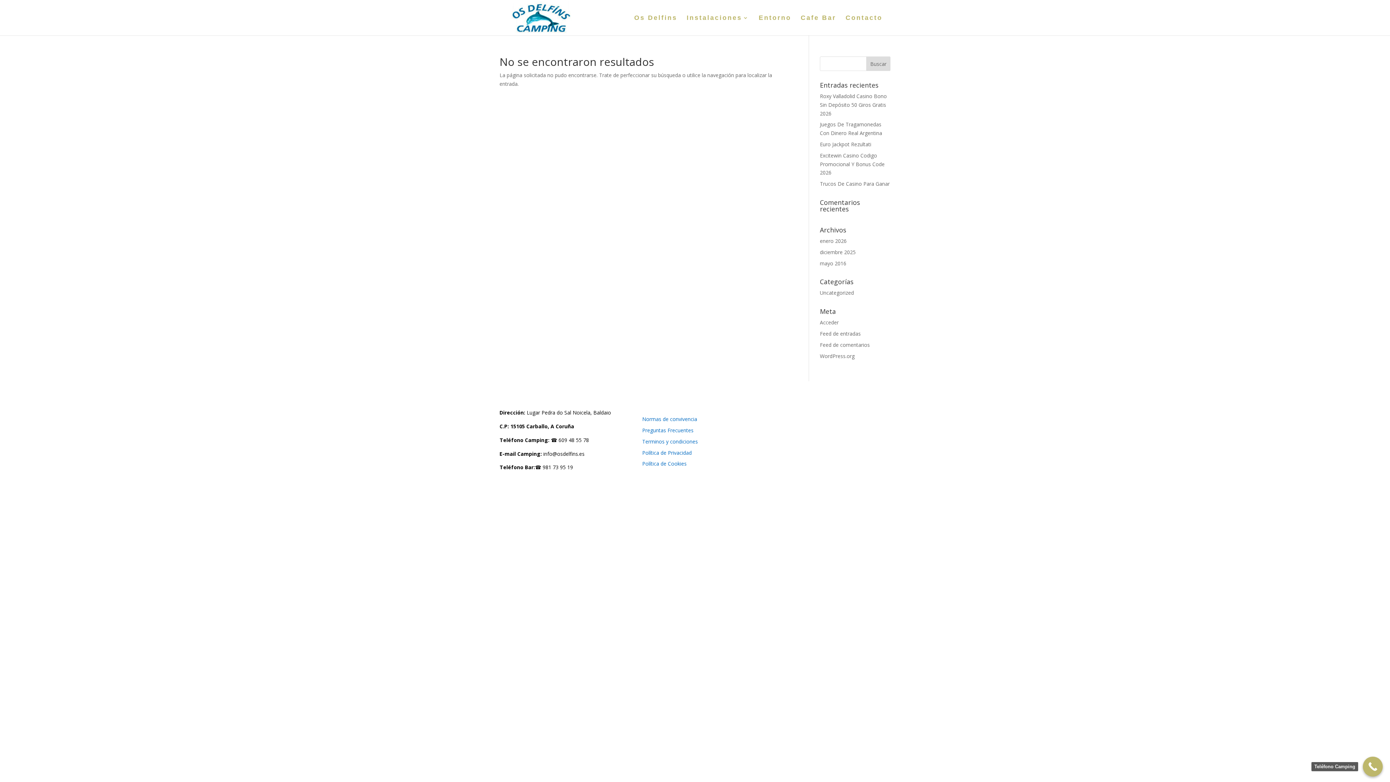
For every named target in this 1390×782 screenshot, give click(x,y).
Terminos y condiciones (670, 441)
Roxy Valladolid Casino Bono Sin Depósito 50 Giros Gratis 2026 (853, 105)
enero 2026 (833, 240)
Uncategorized (837, 292)
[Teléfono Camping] (1373, 767)
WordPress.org (837, 356)
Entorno (775, 18)
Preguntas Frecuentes (668, 430)
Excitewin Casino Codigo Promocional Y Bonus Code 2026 (852, 164)
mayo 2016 (833, 263)
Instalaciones (714, 18)
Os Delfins (655, 18)
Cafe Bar (818, 18)
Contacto (864, 18)
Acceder (829, 322)
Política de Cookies (664, 463)
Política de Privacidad (667, 452)
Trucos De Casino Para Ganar (855, 183)
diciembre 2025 (838, 252)
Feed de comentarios (845, 344)
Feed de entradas (840, 333)
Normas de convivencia (669, 419)
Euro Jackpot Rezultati (845, 144)
